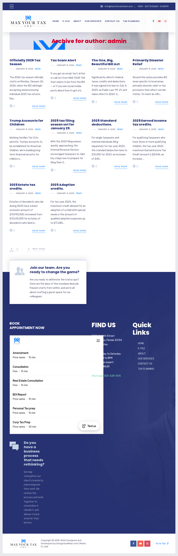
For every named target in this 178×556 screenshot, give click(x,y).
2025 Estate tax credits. (22, 187)
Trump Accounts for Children (26, 122)
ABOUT (78, 21)
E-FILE (66, 21)
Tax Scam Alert (63, 60)
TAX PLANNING (131, 21)
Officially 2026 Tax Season (25, 62)
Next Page (39, 249)
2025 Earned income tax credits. (150, 122)
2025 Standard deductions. (104, 122)
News (38, 69)
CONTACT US (112, 21)
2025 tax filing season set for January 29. (62, 124)
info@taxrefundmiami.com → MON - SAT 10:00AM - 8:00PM (136, 6)
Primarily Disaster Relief (148, 62)
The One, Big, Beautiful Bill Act (106, 62)
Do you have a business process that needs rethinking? (34, 453)
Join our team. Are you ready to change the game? (54, 269)
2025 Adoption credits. (63, 187)
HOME (55, 21)
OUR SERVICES (93, 21)
